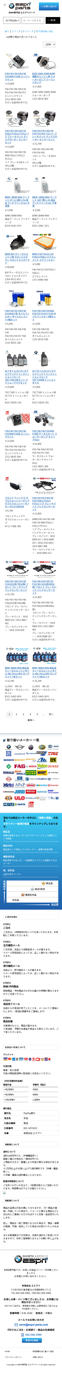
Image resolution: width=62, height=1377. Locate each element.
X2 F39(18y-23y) (44, 31)
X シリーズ (28, 31)
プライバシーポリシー (13, 1357)
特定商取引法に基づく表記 (43, 1351)
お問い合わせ (50, 6)
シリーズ (16, 31)
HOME (7, 1351)
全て (7, 31)
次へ (51, 714)
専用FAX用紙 (31, 1340)
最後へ (31, 720)
